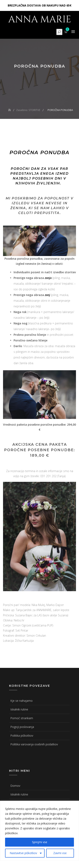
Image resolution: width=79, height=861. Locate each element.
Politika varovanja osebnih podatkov (34, 744)
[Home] (10, 110)
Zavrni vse (60, 853)
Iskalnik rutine (19, 709)
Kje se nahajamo (21, 701)
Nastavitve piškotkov (23, 853)
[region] (39, 831)
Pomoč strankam (21, 718)
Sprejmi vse (39, 842)
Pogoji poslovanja (22, 727)
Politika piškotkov (21, 735)
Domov (15, 786)
